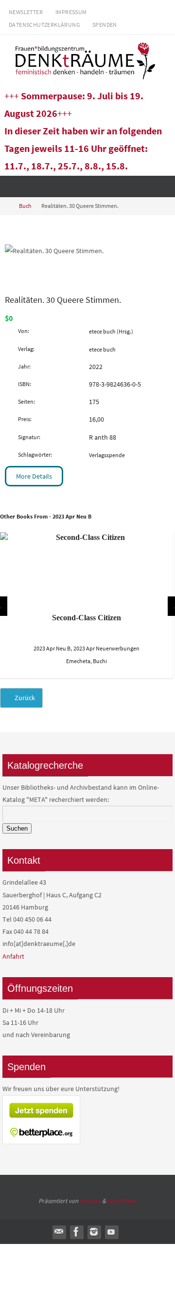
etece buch (102, 349)
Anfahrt (13, 956)
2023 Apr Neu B (52, 648)
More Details (34, 476)
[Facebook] (76, 1231)
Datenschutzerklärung (44, 24)
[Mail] (58, 1231)
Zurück (24, 697)
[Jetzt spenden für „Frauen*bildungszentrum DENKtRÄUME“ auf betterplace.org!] (41, 1142)
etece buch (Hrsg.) (111, 331)
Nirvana (90, 1201)
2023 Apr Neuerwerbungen (106, 648)
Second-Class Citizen (86, 617)
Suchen (17, 828)
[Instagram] (94, 1231)
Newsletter (26, 12)
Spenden (104, 24)
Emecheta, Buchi (86, 661)
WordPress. (122, 1201)
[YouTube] (111, 1231)
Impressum (71, 12)
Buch (25, 206)
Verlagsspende (107, 455)
